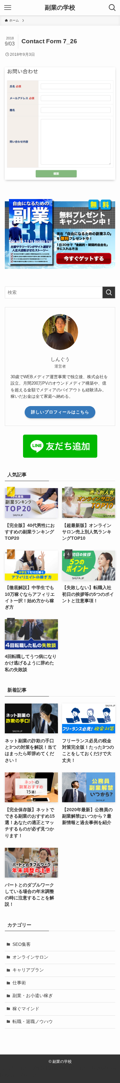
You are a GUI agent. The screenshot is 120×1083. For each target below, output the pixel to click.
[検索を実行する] (108, 292)
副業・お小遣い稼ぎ (32, 995)
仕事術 (19, 982)
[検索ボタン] (112, 7)
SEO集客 (21, 944)
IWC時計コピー (75, 1068)
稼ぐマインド (25, 1008)
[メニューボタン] (7, 7)
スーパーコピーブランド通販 (29, 1068)
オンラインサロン (30, 957)
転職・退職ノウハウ (32, 1021)
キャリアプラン (28, 970)
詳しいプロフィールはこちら (60, 412)
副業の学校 (60, 8)
